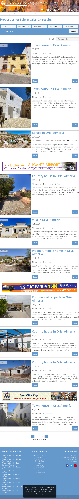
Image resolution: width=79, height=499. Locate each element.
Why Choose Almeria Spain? (39, 455)
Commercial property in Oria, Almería (52, 298)
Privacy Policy (72, 459)
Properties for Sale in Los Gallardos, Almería (10, 464)
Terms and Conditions (69, 457)
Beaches (39, 463)
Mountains (39, 465)
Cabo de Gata (39, 461)
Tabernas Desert (39, 459)
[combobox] (8, 26)
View (75, 81)
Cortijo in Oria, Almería (48, 133)
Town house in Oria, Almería (51, 45)
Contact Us (73, 455)
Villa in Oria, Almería (46, 220)
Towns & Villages (39, 469)
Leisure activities (39, 473)
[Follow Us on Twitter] (71, 465)
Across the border (39, 471)
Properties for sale (33, 3)
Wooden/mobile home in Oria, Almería (53, 252)
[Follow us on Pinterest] (75, 465)
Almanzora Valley (39, 467)
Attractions (39, 457)
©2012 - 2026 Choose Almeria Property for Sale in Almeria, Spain (61, 497)
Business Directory (64, 3)
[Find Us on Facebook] (67, 465)
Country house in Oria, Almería (53, 176)
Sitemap (74, 461)
